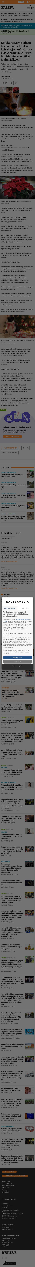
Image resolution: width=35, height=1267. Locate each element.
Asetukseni (25, 608)
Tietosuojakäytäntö (17, 666)
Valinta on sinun (9, 608)
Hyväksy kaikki (17, 657)
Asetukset (17, 662)
